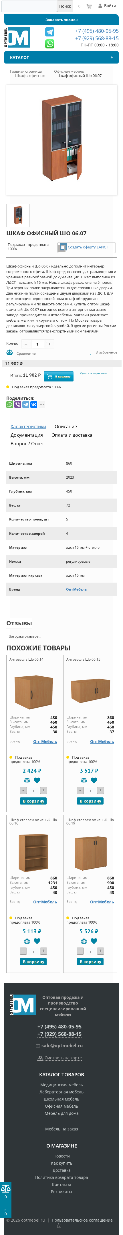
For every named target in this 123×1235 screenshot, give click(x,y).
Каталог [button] (19, 57)
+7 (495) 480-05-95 (59, 1026)
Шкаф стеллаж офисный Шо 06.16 (33, 821)
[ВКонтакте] (33, 404)
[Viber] (17, 404)
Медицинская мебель (61, 1084)
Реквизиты (61, 1191)
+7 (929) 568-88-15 (59, 1033)
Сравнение (26, 353)
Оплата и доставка (71, 435)
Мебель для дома (62, 1113)
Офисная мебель (61, 1106)
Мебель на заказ (61, 1129)
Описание (66, 426)
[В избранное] (37, 780)
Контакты (61, 1184)
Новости (61, 1156)
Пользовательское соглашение (82, 1220)
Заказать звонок (61, 19)
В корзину (63, 376)
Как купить (61, 1163)
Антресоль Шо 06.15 (83, 659)
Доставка (62, 1170)
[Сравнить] (27, 780)
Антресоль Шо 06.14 (26, 659)
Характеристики (28, 426)
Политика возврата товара (61, 1177)
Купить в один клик (93, 373)
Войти (110, 5)
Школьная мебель (61, 1099)
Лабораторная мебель (61, 1092)
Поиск (65, 6)
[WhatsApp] (9, 404)
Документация (27, 435)
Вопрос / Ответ (27, 443)
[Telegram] (25, 404)
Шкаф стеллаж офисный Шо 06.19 (90, 821)
